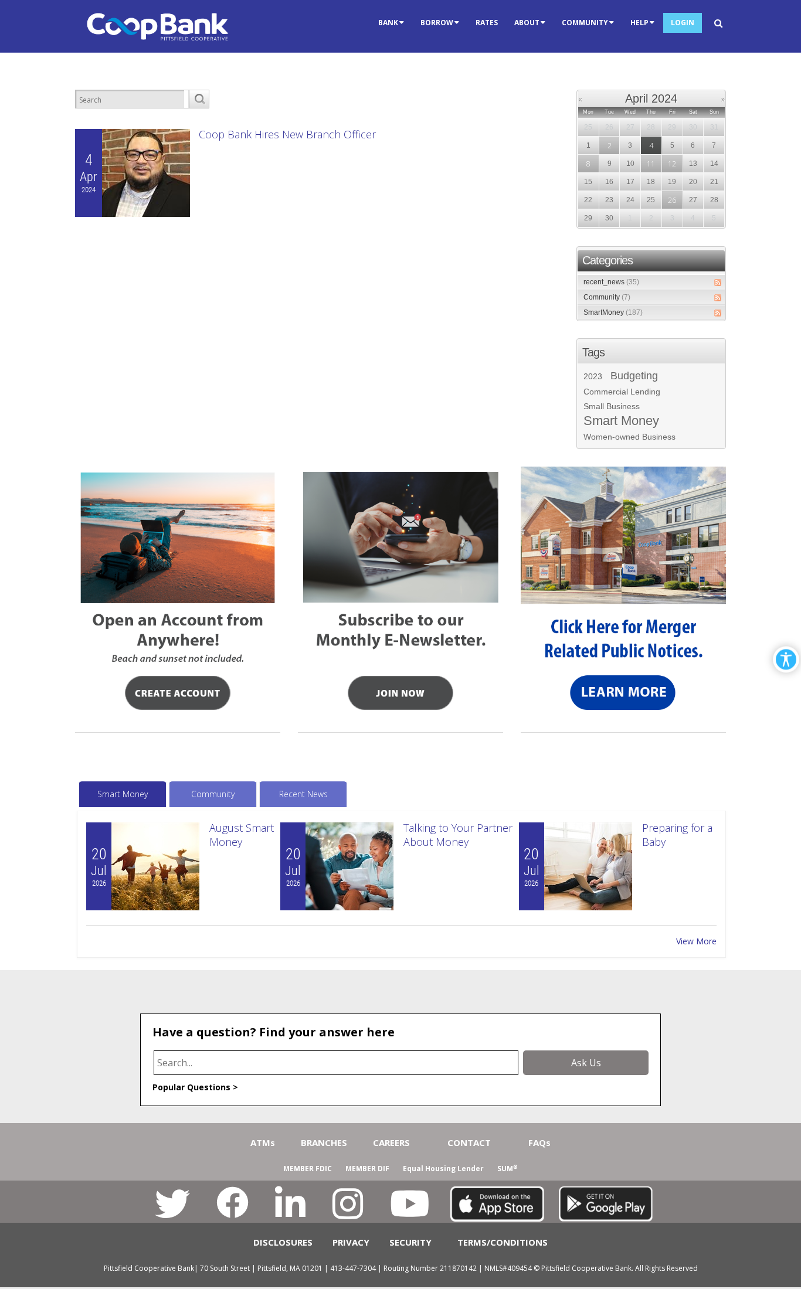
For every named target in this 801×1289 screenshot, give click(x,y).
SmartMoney (613, 312)
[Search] (199, 99)
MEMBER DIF (367, 1169)
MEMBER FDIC (307, 1169)
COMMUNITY (585, 23)
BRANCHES (324, 1142)
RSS (717, 282)
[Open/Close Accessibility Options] (786, 659)
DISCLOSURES (283, 1242)
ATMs (262, 1142)
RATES (487, 23)
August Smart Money (241, 835)
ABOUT (526, 23)
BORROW (436, 23)
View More (696, 941)
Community (606, 297)
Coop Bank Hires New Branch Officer (287, 134)
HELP (639, 23)
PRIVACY (350, 1242)
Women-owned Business (629, 436)
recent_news (611, 282)
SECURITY (410, 1242)
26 (672, 200)
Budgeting (634, 375)
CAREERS (391, 1142)
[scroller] (780, 1275)
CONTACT (469, 1142)
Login (682, 23)
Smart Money (621, 420)
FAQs (539, 1142)
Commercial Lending (621, 391)
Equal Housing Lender (443, 1169)
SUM (507, 1169)
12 (672, 164)
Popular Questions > (195, 1087)
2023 (592, 376)
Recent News (303, 794)
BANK (388, 23)
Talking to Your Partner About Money (457, 835)
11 (651, 164)
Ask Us (586, 1062)
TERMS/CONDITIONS (502, 1242)
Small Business (611, 406)
